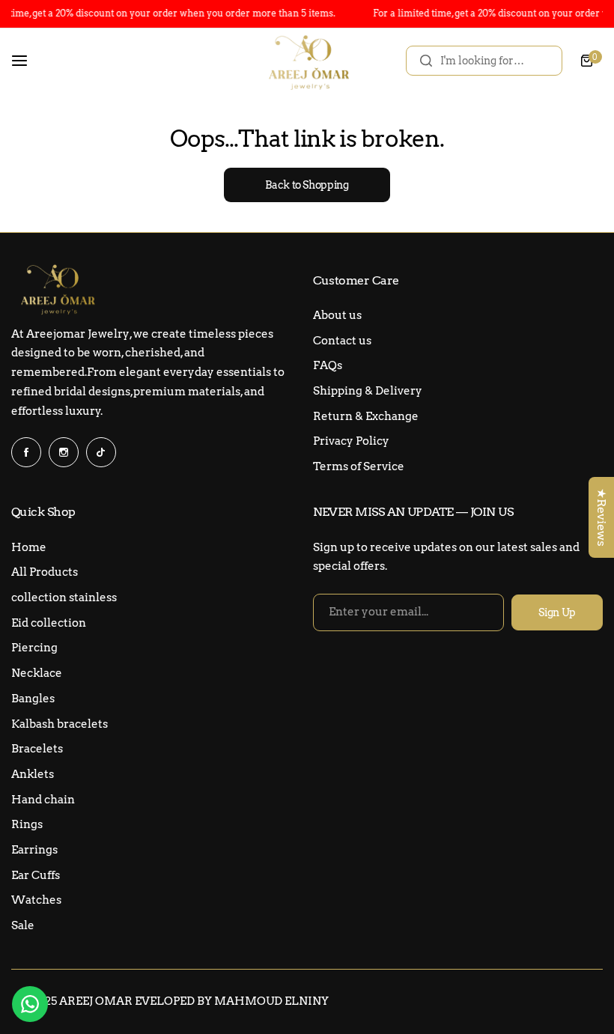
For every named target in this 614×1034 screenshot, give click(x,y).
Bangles (33, 698)
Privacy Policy (351, 441)
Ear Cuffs (35, 875)
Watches (36, 900)
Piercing (34, 647)
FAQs (327, 365)
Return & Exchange (366, 416)
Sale (22, 925)
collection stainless (64, 597)
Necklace (36, 673)
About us (337, 315)
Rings (27, 824)
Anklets (32, 774)
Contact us (342, 340)
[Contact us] (30, 1004)
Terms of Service (358, 466)
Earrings (34, 850)
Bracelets (37, 748)
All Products (44, 572)
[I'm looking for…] (426, 61)
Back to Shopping (307, 185)
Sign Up (557, 612)
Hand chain (43, 799)
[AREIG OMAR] (307, 61)
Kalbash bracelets (59, 724)
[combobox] (484, 61)
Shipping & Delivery (367, 391)
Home (28, 547)
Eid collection (48, 623)
